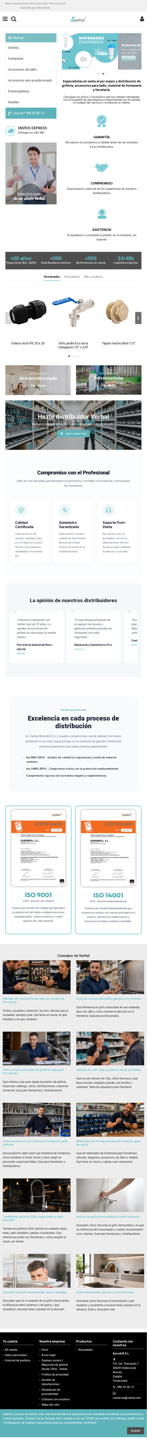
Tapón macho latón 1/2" (119, 343)
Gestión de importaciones (50, 1382)
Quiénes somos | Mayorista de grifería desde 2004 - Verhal (55, 1365)
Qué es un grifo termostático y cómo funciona (107, 1216)
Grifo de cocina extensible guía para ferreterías (108, 998)
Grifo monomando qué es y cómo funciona (105, 1292)
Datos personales (16, 1355)
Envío (45, 1349)
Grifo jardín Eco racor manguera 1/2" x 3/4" (73, 345)
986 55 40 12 (125, 1387)
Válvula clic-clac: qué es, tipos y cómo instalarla (108, 1070)
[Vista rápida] (31, 338)
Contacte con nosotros (56, 1399)
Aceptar (135, 1430)
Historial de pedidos (17, 1360)
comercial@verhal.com (127, 1398)
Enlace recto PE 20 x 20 (28, 343)
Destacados (52, 276)
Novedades (72, 276)
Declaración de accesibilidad (51, 1392)
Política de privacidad (55, 1374)
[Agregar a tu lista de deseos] (25, 338)
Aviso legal (49, 1355)
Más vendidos (93, 276)
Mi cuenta (11, 1349)
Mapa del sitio (50, 1404)
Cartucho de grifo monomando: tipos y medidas (35, 1292)
